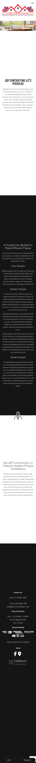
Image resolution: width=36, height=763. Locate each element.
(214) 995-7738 (21, 603)
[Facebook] (15, 654)
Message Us (27, 760)
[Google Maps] (19, 654)
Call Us (9, 760)
